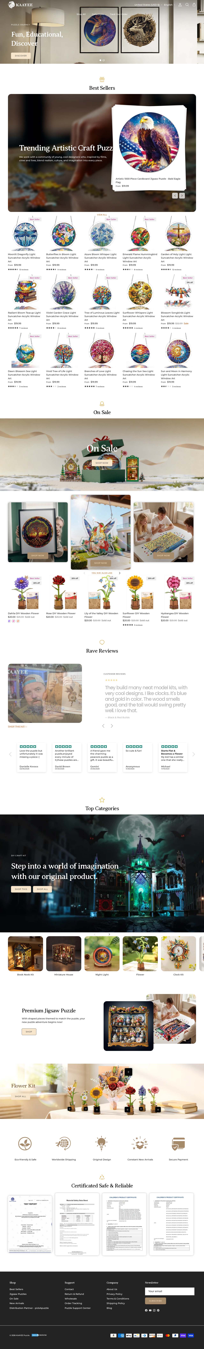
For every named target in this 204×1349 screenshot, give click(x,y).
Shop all (42, 889)
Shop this (21, 889)
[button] (11, 754)
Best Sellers (16, 1289)
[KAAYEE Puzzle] (20, 4)
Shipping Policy (116, 1303)
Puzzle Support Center (78, 1308)
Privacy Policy (114, 1294)
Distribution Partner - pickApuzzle (29, 1308)
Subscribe (155, 1301)
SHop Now (102, 463)
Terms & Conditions (118, 1298)
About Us (112, 1289)
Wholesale (71, 1298)
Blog (109, 1308)
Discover (21, 55)
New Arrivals (17, 1303)
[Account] (179, 5)
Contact (69, 1289)
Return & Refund (74, 1294)
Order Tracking (73, 1303)
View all (102, 215)
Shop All (81, 14)
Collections (98, 14)
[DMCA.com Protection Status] (39, 1336)
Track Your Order (118, 14)
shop (29, 1032)
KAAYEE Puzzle (22, 1335)
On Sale (14, 1298)
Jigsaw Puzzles (18, 1294)
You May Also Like (102, 573)
